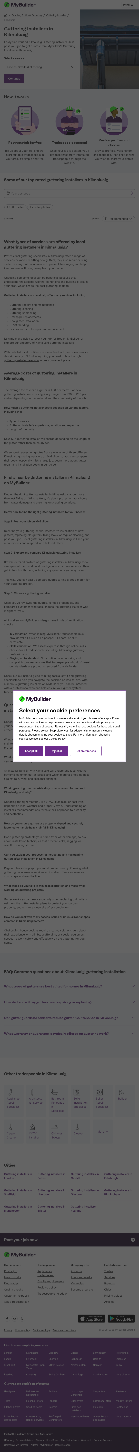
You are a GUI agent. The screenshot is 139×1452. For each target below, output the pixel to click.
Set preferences (86, 751)
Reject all (56, 751)
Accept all (31, 751)
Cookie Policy (57, 738)
